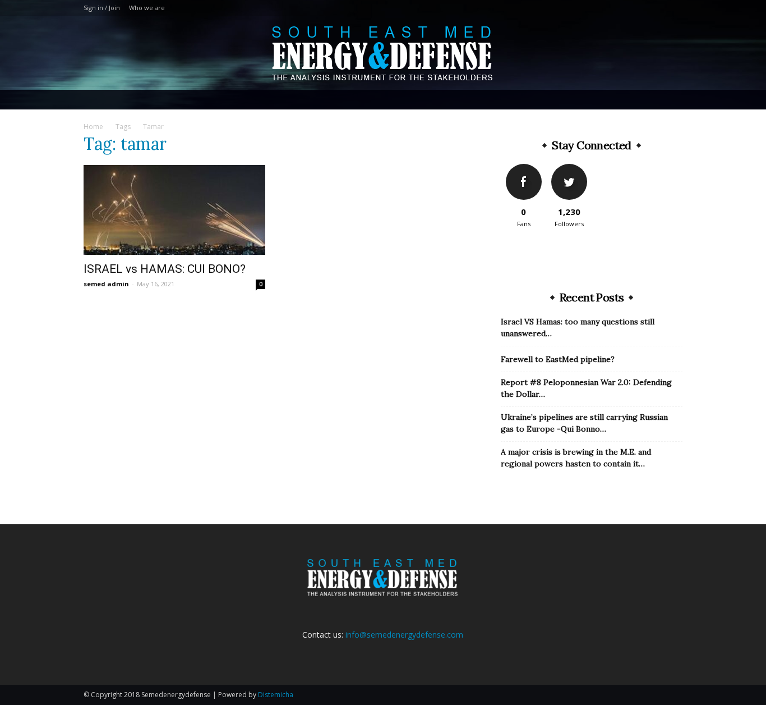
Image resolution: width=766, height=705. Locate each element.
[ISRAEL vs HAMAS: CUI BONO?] (174, 210)
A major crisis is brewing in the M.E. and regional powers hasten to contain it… (576, 458)
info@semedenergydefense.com (404, 634)
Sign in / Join (102, 7)
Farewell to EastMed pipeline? (558, 359)
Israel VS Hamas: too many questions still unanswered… (577, 327)
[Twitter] (674, 8)
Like (523, 168)
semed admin (106, 284)
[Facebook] (655, 8)
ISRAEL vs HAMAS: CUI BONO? (165, 269)
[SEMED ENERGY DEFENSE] (383, 53)
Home (93, 126)
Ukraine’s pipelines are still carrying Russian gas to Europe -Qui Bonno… (584, 423)
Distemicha (275, 694)
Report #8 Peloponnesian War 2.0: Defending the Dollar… (586, 388)
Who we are (147, 7)
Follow (569, 168)
